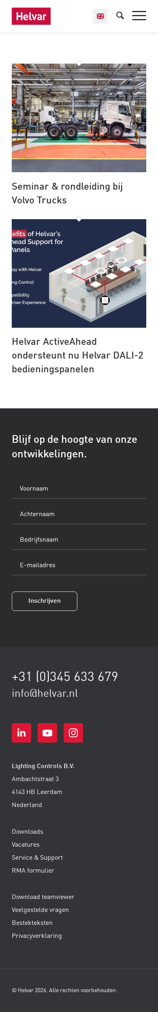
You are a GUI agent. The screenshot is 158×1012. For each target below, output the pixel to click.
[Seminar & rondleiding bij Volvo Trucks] (79, 170)
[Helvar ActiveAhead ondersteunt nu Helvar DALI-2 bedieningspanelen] (79, 326)
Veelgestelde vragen (40, 910)
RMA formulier (33, 871)
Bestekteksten (32, 923)
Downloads (27, 832)
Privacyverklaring (37, 936)
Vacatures (26, 845)
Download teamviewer (43, 897)
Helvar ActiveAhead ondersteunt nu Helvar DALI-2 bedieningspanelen (77, 356)
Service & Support (37, 858)
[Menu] (135, 16)
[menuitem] (135, 16)
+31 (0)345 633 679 (65, 677)
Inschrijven (44, 601)
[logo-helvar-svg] (65, 16)
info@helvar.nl (45, 694)
